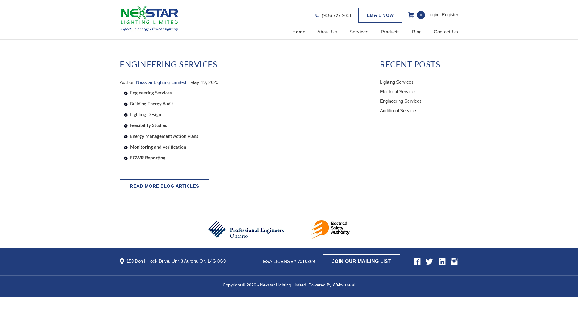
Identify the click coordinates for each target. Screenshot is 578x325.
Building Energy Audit (151, 104)
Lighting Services (397, 82)
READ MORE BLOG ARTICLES (164, 186)
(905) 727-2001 (337, 15)
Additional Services (399, 110)
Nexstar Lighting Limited (283, 285)
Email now (380, 15)
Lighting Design (145, 115)
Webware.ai (344, 285)
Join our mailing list (362, 261)
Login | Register (442, 14)
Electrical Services (398, 91)
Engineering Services (151, 93)
